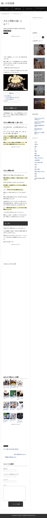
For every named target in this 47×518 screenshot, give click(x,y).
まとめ (6, 100)
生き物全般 (37, 160)
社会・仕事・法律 (7, 30)
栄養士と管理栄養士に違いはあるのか (13, 387)
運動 (36, 173)
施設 (36, 153)
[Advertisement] (15, 45)
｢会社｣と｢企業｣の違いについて (20, 409)
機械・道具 (37, 155)
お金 (36, 142)
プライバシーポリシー (40, 9)
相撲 (16, 449)
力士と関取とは (7, 95)
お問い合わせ (18, 8)
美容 (36, 164)
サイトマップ (29, 8)
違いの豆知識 (7, 3)
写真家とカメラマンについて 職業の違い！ (20, 398)
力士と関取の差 (9, 99)
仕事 (7, 449)
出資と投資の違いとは (13, 420)
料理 (36, 151)
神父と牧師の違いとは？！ (20, 454)
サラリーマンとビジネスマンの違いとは (6, 387)
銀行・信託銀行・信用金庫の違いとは (6, 409)
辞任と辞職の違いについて (6, 398)
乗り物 (36, 144)
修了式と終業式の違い (20, 387)
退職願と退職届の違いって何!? (13, 409)
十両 (10, 449)
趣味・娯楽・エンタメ (39, 171)
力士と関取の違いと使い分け (12, 97)
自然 (36, 166)
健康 (36, 146)
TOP (5, 13)
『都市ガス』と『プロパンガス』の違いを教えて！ (20, 420)
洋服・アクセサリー (39, 157)
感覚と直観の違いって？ (13, 398)
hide (12, 93)
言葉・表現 (37, 169)
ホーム (6, 8)
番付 (13, 449)
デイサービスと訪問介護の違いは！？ (6, 420)
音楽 (36, 176)
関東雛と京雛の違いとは (10, 457)
